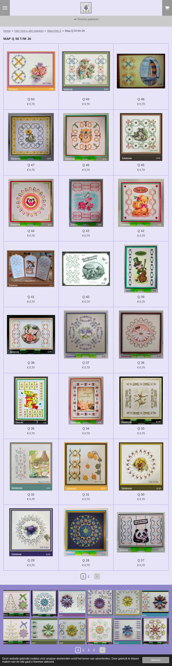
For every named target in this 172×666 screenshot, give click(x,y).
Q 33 (141, 428)
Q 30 (141, 494)
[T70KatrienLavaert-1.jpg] (128, 631)
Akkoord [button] (155, 660)
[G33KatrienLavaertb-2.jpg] (155, 603)
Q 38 (31, 362)
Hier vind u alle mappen (29, 30)
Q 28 (85, 560)
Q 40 (85, 297)
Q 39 (141, 297)
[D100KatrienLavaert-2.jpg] (128, 603)
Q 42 (141, 231)
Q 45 (141, 165)
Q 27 (141, 560)
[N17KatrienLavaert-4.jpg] (72, 631)
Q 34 (85, 428)
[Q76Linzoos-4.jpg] (100, 631)
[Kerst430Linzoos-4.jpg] (16, 631)
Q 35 (31, 428)
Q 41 (31, 297)
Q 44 (31, 231)
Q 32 (31, 494)
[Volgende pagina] (97, 576)
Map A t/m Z (54, 30)
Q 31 (85, 494)
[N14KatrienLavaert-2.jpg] (44, 631)
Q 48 (141, 99)
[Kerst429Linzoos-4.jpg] (16, 603)
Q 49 (85, 99)
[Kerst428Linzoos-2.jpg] (155, 631)
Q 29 (31, 560)
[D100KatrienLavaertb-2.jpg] (100, 603)
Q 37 (85, 362)
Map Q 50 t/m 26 (75, 30)
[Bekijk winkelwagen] (167, 8)
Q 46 (85, 165)
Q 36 (141, 362)
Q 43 (85, 231)
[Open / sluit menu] (5, 8)
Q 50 (31, 99)
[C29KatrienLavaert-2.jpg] (72, 603)
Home (7, 30)
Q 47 (31, 165)
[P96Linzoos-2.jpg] (44, 603)
